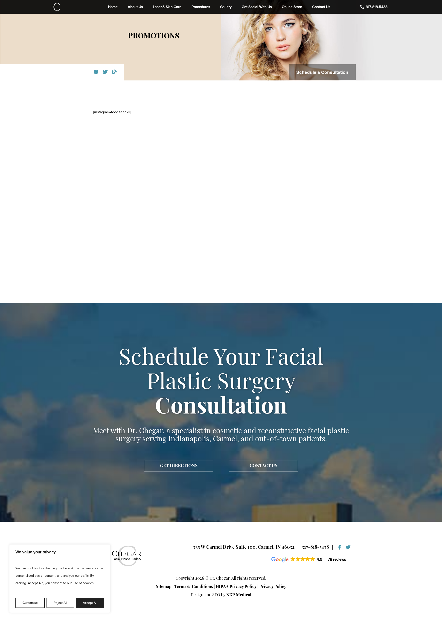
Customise (30, 603)
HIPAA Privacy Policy (236, 587)
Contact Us (321, 7)
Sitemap (164, 587)
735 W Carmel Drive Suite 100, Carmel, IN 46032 (243, 547)
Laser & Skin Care (167, 7)
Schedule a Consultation (322, 72)
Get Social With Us (257, 7)
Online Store (292, 7)
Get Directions (179, 466)
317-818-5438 (376, 7)
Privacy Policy (272, 587)
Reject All (60, 603)
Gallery (226, 7)
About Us (135, 7)
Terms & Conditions (193, 587)
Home (113, 7)
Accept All (90, 603)
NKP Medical (238, 595)
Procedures (201, 7)
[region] (59, 578)
